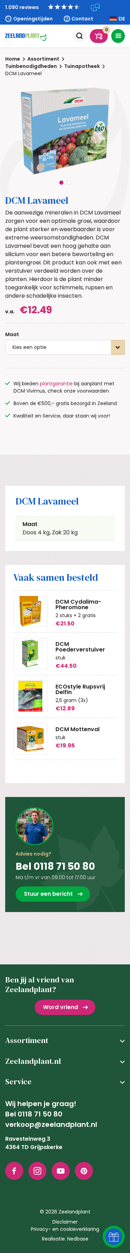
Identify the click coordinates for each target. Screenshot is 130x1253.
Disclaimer (65, 1221)
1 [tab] (61, 183)
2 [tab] (69, 183)
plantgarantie (56, 383)
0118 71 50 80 (40, 1114)
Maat (12, 334)
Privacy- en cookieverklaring (65, 1229)
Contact (82, 18)
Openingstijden (33, 18)
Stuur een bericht (48, 894)
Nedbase (77, 1238)
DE (122, 18)
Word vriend (60, 1007)
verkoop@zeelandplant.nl (51, 1124)
